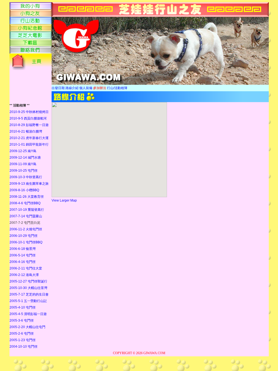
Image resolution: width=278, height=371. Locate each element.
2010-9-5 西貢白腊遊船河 (28, 118)
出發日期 (58, 88)
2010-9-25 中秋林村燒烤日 (29, 112)
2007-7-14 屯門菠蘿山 (26, 216)
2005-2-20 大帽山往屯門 (27, 327)
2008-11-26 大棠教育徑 (27, 197)
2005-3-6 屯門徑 (22, 320)
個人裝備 (85, 88)
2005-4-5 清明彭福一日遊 (28, 314)
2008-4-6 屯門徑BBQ (25, 203)
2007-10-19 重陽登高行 (27, 210)
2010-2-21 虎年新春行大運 (29, 138)
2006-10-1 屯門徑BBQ (26, 242)
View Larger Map (64, 200)
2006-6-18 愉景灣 (23, 249)
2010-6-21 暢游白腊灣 (26, 131)
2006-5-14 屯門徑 (23, 255)
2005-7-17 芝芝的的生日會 (29, 294)
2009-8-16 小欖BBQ (24, 190)
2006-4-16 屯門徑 (23, 262)
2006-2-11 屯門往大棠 (26, 268)
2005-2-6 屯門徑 (22, 333)
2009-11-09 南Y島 (23, 164)
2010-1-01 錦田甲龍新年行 (29, 144)
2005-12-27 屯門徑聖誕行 (28, 281)
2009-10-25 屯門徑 (23, 170)
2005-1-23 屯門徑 (23, 340)
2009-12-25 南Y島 (23, 151)
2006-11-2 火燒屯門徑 (26, 229)
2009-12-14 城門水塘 (25, 157)
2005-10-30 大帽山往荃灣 (28, 288)
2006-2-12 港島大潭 (24, 275)
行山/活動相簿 (117, 88)
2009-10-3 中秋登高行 (26, 177)
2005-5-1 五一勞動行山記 (28, 301)
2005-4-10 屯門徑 (23, 307)
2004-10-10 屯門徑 (23, 346)
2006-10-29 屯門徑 (23, 236)
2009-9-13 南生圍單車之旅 (29, 184)
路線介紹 (71, 88)
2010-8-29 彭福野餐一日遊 (29, 125)
